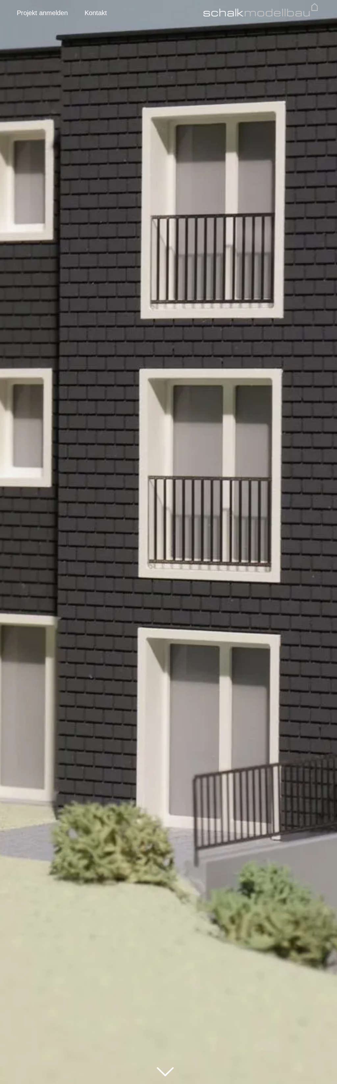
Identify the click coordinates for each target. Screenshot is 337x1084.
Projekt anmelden (42, 12)
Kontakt (96, 12)
